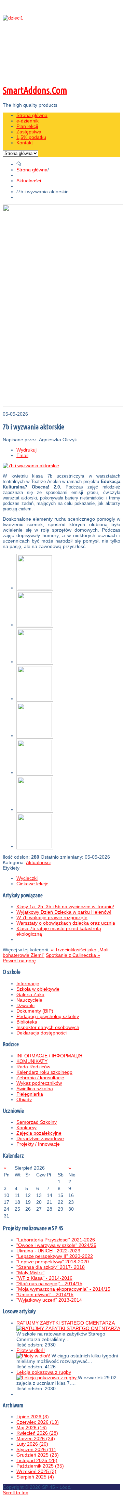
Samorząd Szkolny (36, 1122)
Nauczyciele (29, 1000)
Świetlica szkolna (34, 1088)
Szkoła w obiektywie (37, 989)
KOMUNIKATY (31, 1061)
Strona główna (31, 169)
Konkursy (26, 1127)
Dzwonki (25, 1005)
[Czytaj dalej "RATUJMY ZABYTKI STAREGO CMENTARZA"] (68, 1328)
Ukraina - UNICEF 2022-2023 (48, 1250)
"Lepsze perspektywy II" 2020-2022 (54, 1256)
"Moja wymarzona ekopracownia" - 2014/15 (63, 1289)
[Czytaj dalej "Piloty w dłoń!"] (34, 1355)
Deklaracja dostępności (41, 1032)
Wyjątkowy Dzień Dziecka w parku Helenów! (63, 912)
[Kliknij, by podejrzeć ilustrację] (31, 465)
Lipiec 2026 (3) (32, 1416)
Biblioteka (26, 1022)
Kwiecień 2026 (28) (37, 1433)
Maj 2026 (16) (31, 1427)
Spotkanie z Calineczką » (73, 955)
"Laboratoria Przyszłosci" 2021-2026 (55, 1239)
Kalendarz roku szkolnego (44, 1072)
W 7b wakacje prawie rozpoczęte (51, 917)
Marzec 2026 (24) (35, 1438)
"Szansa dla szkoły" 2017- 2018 (50, 1267)
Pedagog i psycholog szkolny (47, 1016)
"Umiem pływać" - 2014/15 (44, 1294)
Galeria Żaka (30, 994)
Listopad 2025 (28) (36, 1460)
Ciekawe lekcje (32, 883)
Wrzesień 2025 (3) (36, 1471)
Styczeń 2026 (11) (36, 1449)
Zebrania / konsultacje (40, 1077)
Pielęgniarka (29, 1094)
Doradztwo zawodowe (40, 1138)
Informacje (27, 983)
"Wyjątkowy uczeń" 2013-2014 (49, 1300)
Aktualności (28, 180)
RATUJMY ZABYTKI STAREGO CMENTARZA (65, 1323)
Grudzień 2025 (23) (37, 1455)
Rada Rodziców (33, 1066)
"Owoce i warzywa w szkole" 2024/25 (56, 1245)
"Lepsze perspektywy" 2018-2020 (52, 1261)
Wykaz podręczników (39, 1083)
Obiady (24, 1099)
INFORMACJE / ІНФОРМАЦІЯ (49, 1055)
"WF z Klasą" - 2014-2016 (44, 1278)
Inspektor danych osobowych (47, 1027)
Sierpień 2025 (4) (35, 1477)
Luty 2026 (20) (32, 1444)
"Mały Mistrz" (30, 1272)
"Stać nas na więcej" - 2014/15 (49, 1283)
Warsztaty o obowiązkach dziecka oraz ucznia (65, 923)
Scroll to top (15, 1492)
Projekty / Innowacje (38, 1144)
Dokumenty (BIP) (34, 1011)
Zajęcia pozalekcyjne (39, 1133)
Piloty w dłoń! (30, 1350)
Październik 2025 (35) (40, 1466)
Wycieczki (27, 878)
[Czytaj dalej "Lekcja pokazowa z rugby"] (47, 1377)
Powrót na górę (19, 960)
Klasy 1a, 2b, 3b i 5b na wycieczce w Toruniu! (65, 906)
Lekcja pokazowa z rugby (43, 1372)
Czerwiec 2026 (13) (37, 1422)
